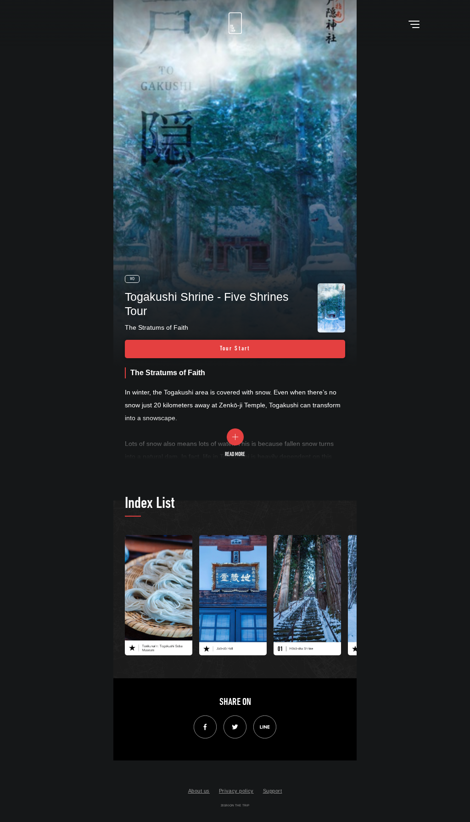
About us (199, 791)
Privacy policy (236, 791)
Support (272, 791)
